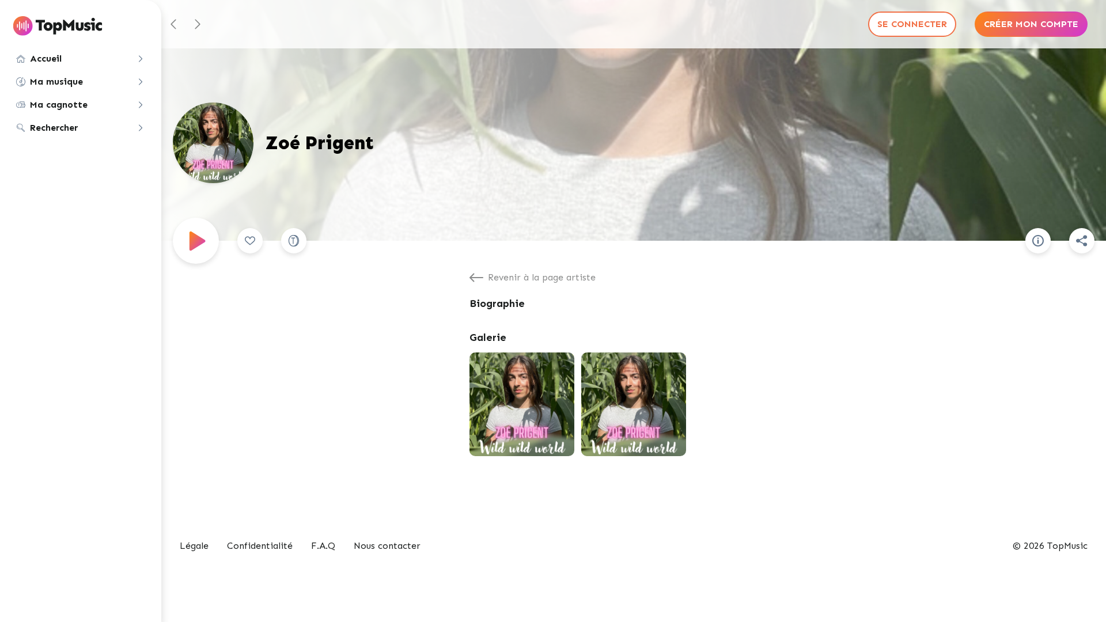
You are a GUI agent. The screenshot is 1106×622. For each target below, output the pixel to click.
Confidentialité (260, 545)
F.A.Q (323, 545)
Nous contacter (387, 545)
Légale (194, 545)
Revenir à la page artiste (542, 277)
